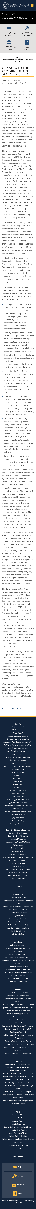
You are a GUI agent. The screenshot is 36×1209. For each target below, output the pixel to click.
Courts (18, 724)
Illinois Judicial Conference (18, 872)
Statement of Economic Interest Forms (18, 972)
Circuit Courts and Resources (18, 836)
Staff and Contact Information (18, 760)
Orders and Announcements (18, 736)
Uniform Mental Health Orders (18, 995)
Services (18, 942)
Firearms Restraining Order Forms (18, 1041)
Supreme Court (18, 727)
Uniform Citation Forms (18, 1020)
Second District (18, 778)
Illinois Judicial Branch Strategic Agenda (18, 1073)
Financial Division (18, 1121)
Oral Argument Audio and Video (18, 739)
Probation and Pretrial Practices (18, 969)
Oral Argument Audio (18, 796)
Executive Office (18, 1115)
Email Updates (19, 1202)
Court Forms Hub (18, 1023)
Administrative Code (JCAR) (18, 922)
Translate (5, 1201)
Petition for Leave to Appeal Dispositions (18, 745)
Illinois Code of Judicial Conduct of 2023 (18, 907)
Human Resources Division (18, 1133)
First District (18, 775)
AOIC (18, 1112)
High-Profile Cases (18, 851)
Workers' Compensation (18, 790)
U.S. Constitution (18, 934)
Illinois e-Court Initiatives (18, 945)
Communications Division (18, 1124)
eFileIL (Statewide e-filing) (18, 954)
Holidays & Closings (18, 863)
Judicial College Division (18, 1136)
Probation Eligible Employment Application (18, 857)
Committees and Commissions (18, 748)
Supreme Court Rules (18, 897)
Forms (18, 989)
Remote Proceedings (18, 848)
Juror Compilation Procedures (18, 928)
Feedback (12, 1201)
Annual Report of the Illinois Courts (18, 1064)
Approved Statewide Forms (18, 992)
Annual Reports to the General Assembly (18, 1076)
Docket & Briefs (18, 733)
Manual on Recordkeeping (18, 833)
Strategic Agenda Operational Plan (18, 1082)
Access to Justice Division (18, 1118)
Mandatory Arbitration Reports (18, 1079)
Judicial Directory (18, 821)
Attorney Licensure (18, 754)
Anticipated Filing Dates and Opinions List (18, 742)
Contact (18, 1148)
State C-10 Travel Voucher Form (18, 1011)
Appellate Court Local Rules (18, 803)
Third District (18, 781)
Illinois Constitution (18, 931)
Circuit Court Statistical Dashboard (18, 830)
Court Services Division (18, 1130)
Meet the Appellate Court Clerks (18, 799)
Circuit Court (18, 809)
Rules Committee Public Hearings (18, 751)
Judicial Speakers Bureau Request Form (18, 1008)
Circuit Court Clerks (18, 815)
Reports (18, 1061)
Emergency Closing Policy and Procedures (18, 1026)
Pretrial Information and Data (18, 878)
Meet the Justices (18, 730)
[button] (32, 5)
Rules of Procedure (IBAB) (18, 925)
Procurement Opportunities (18, 860)
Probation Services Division (18, 1145)
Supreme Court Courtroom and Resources (18, 766)
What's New (18, 1156)
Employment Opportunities (18, 854)
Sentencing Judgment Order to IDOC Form (18, 1044)
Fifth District (18, 787)
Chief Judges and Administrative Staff (18, 812)
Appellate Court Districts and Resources (18, 806)
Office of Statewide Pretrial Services (18, 875)
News (16, 58)
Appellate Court (18, 769)
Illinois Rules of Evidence (18, 910)
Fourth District (18, 784)
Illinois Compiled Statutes (18, 919)
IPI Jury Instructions (18, 916)
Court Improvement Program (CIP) (18, 966)
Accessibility (29, 1201)
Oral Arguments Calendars (18, 793)
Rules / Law (18, 894)
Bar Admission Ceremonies (18, 978)
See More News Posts (13, 709)
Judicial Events (18, 845)
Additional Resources (18, 839)
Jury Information (18, 818)
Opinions (18, 886)
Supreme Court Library (18, 763)
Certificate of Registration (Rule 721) (18, 757)
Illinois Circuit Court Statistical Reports (18, 1091)
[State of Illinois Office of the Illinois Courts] (16, 5)
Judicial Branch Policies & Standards (18, 869)
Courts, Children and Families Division (18, 1127)
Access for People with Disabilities (18, 842)
